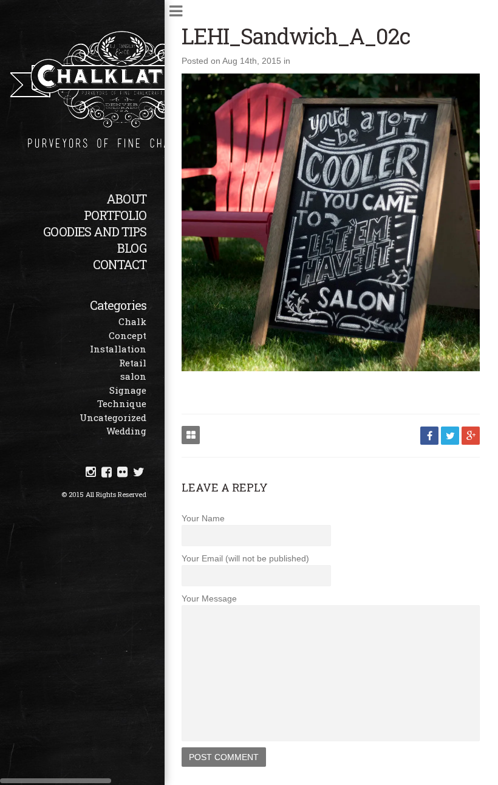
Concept (127, 335)
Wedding (126, 431)
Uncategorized (113, 417)
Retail (132, 363)
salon (133, 376)
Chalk (132, 321)
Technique (121, 403)
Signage (127, 390)
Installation (118, 349)
